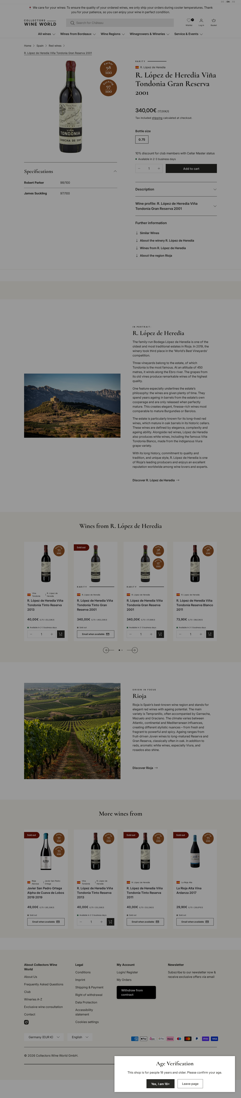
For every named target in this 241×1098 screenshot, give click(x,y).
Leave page (190, 1084)
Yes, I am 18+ (160, 1084)
